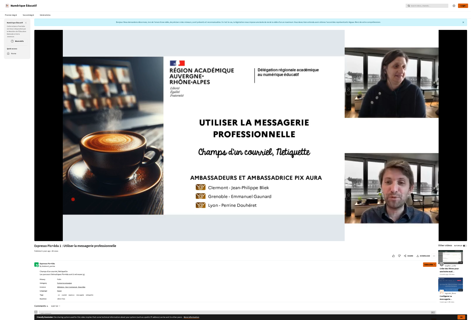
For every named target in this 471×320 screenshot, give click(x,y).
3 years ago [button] (443, 302)
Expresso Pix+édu (47, 263)
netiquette (89, 295)
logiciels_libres (450, 293)
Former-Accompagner (64, 283)
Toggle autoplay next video (465, 246)
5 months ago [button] (444, 274)
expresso (71, 295)
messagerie (80, 295)
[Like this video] (393, 256)
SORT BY (55, 306)
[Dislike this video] (399, 256)
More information (191, 317)
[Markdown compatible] (433, 312)
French (59, 291)
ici (84, 274)
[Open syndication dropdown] (47, 306)
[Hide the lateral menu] (26, 22)
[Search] (409, 6)
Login (463, 5)
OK (461, 317)
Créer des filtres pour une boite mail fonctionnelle (449, 270)
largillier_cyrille (450, 266)
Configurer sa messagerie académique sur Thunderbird (447, 298)
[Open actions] (434, 256)
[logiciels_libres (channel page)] (442, 292)
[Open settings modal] (454, 5)
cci (59, 295)
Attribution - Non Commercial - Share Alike (71, 287)
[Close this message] (463, 22)
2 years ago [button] (46, 251)
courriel (64, 295)
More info (19, 41)
